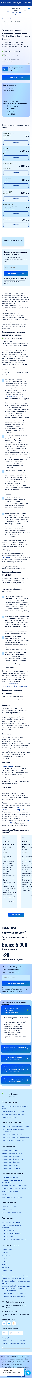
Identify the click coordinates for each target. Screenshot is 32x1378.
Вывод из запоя (9, 1102)
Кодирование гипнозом (11, 1156)
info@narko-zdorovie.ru (14, 1302)
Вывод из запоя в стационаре (13, 1111)
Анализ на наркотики (10, 1191)
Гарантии (5, 1252)
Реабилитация (9, 1203)
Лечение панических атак (11, 1233)
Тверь (7, 1306)
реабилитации (15, 791)
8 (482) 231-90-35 (12, 1311)
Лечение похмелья (9, 1117)
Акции (4, 1264)
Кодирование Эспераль (11, 1168)
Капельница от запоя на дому (13, 1114)
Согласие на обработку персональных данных (16, 1282)
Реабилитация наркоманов (12, 1213)
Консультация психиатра (11, 1222)
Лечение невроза (8, 1236)
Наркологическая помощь (12, 1197)
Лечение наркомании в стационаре (15, 1188)
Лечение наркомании (18, 19)
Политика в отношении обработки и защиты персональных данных (15, 1277)
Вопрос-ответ (7, 1270)
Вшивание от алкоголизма (12, 1153)
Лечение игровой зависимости (14, 1239)
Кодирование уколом (10, 1165)
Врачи (4, 1261)
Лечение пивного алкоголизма (13, 1141)
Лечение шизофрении (10, 1230)
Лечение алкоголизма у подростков (15, 1138)
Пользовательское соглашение (13, 1343)
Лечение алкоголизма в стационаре (15, 1127)
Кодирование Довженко (11, 1162)
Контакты (5, 1267)
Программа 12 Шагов (9, 1207)
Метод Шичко (7, 1210)
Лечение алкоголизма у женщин (14, 1135)
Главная (5, 19)
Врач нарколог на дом (10, 1177)
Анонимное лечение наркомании (14, 1185)
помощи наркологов (14, 396)
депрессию (7, 557)
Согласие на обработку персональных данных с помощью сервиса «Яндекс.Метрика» (16, 1288)
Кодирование (8, 1146)
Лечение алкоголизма (12, 1123)
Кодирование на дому (10, 1150)
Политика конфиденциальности (14, 1341)
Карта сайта (6, 1338)
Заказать (16, 143)
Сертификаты (7, 1249)
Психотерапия (8, 766)
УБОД (4, 1194)
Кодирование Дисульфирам (12, 1159)
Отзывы (5, 1258)
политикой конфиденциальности (14, 280)
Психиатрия (7, 1218)
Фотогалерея (7, 1255)
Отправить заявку (16, 274)
